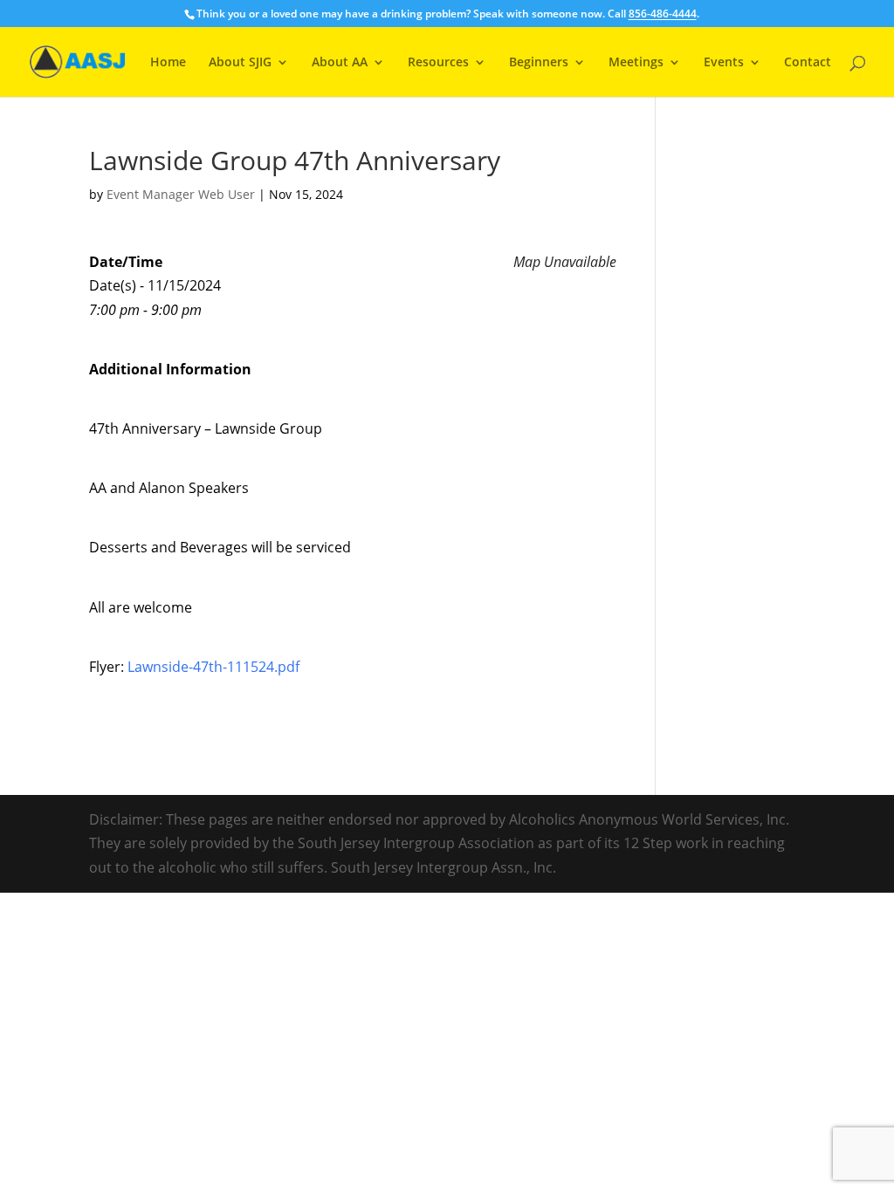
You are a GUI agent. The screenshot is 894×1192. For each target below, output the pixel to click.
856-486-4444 (663, 13)
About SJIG (240, 63)
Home (168, 63)
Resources (438, 63)
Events (724, 63)
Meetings (636, 63)
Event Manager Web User (181, 194)
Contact (807, 63)
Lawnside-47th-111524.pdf (213, 666)
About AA (340, 63)
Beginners (538, 63)
